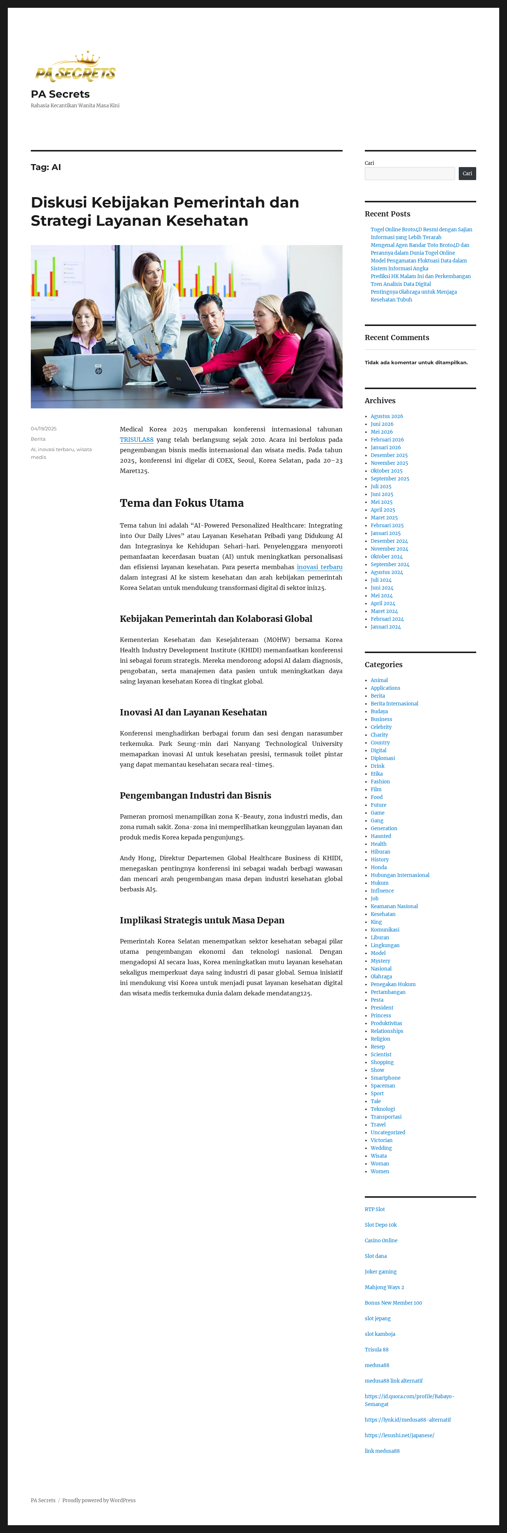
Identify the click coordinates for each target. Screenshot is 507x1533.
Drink (378, 766)
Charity (379, 735)
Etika (377, 774)
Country (380, 743)
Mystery (380, 961)
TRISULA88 (137, 439)
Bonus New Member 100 (393, 1303)
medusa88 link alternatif (394, 1381)
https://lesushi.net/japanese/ (400, 1435)
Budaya (379, 711)
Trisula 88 (377, 1350)
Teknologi (383, 1109)
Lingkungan (385, 945)
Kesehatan (383, 914)
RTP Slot (375, 1209)
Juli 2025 (381, 486)
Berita (38, 439)
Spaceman (383, 1086)
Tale (376, 1101)
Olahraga (381, 976)
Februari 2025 (387, 525)
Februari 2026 (387, 440)
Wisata (379, 1156)
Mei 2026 (382, 432)
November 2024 (389, 549)
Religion (380, 1039)
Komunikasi (385, 930)
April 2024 (383, 603)
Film (376, 789)
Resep (378, 1047)
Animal (379, 680)
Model (378, 953)
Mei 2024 (382, 596)
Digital (378, 750)
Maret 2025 (384, 518)
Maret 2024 (384, 611)
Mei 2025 (382, 502)
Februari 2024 (387, 619)
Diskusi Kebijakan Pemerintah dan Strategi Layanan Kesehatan (165, 211)
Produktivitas (386, 1023)
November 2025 (389, 463)
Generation (384, 828)
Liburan (380, 938)
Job (375, 899)
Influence (382, 891)
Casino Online (381, 1240)
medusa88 (377, 1365)
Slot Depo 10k (381, 1225)
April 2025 (383, 510)
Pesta (377, 1000)
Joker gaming (381, 1272)
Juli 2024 (381, 580)
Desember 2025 (389, 455)
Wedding (381, 1148)
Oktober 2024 (387, 557)
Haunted (381, 836)
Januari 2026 (386, 447)
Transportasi (386, 1117)
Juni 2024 (382, 588)
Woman (380, 1164)
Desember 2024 (389, 541)
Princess (381, 1015)
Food (377, 797)
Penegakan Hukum (393, 984)
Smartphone (385, 1078)
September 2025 (390, 479)
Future (378, 805)
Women (380, 1171)
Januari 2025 (386, 533)
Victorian (382, 1140)
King (376, 922)
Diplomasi (383, 758)
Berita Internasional (394, 704)
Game (378, 813)
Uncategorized (388, 1132)
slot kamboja (380, 1334)
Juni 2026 (382, 424)
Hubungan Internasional (400, 875)
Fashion (380, 782)
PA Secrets (60, 94)
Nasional (381, 969)
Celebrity (381, 727)
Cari (369, 163)
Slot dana (376, 1256)
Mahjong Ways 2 (384, 1287)
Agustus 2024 (387, 572)
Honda (379, 867)
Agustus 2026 (387, 416)
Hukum (380, 883)
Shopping (382, 1062)
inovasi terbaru (320, 567)
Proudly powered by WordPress (99, 1500)
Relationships (387, 1031)
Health (379, 844)
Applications (385, 688)
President (382, 1008)
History (380, 860)
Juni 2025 (382, 494)
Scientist (381, 1054)
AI (33, 449)
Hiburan (380, 852)
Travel (378, 1125)
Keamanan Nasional (394, 906)
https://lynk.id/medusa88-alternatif (408, 1420)
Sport (377, 1093)
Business (381, 719)
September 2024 (390, 564)
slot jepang (378, 1318)
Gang (377, 821)
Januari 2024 (386, 627)
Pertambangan (388, 992)
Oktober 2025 (387, 471)
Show (377, 1070)
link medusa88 (382, 1451)
